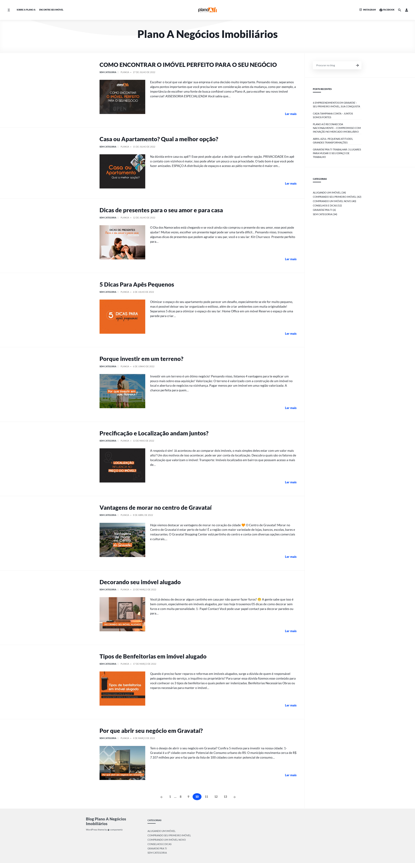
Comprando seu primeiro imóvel (334, 196)
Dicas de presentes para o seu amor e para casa (161, 210)
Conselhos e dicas (325, 205)
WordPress (91, 829)
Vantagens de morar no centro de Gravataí (156, 507)
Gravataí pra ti (322, 209)
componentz (116, 829)
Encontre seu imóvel (51, 9)
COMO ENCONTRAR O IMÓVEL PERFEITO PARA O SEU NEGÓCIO (188, 64)
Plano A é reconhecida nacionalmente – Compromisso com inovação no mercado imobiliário (337, 128)
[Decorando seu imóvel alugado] (122, 614)
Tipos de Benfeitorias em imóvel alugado (153, 656)
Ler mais (290, 114)
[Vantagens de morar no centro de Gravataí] (122, 540)
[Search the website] (399, 10)
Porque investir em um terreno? (141, 358)
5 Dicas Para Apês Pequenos (137, 284)
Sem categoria (108, 72)
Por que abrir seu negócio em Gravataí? (151, 730)
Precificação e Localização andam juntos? (154, 433)
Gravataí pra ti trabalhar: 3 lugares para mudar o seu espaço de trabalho (337, 153)
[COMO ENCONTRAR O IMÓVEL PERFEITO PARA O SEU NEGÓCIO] (122, 97)
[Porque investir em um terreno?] (122, 391)
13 (225, 796)
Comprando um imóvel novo (332, 201)
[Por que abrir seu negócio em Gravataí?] (122, 763)
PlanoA (125, 72)
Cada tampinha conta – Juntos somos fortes (333, 115)
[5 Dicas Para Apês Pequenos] (122, 317)
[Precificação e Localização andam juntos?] (122, 465)
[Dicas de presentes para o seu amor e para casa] (122, 242)
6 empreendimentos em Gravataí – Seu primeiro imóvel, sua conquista (336, 104)
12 (216, 796)
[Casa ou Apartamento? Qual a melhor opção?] (122, 171)
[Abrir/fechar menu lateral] (8, 10)
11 (206, 796)
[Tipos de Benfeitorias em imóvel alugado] (122, 688)
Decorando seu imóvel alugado (140, 581)
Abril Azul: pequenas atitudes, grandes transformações (333, 140)
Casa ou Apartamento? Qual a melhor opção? (159, 138)
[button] (406, 10)
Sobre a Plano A (26, 9)
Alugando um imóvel (327, 192)
